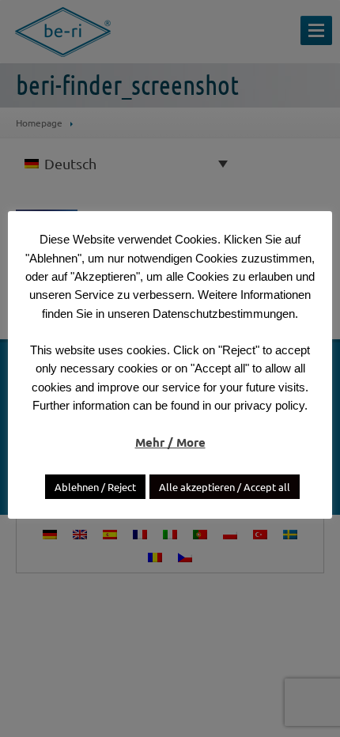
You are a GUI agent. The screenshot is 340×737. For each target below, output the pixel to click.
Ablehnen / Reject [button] (95, 486)
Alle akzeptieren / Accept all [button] (224, 486)
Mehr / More (170, 442)
